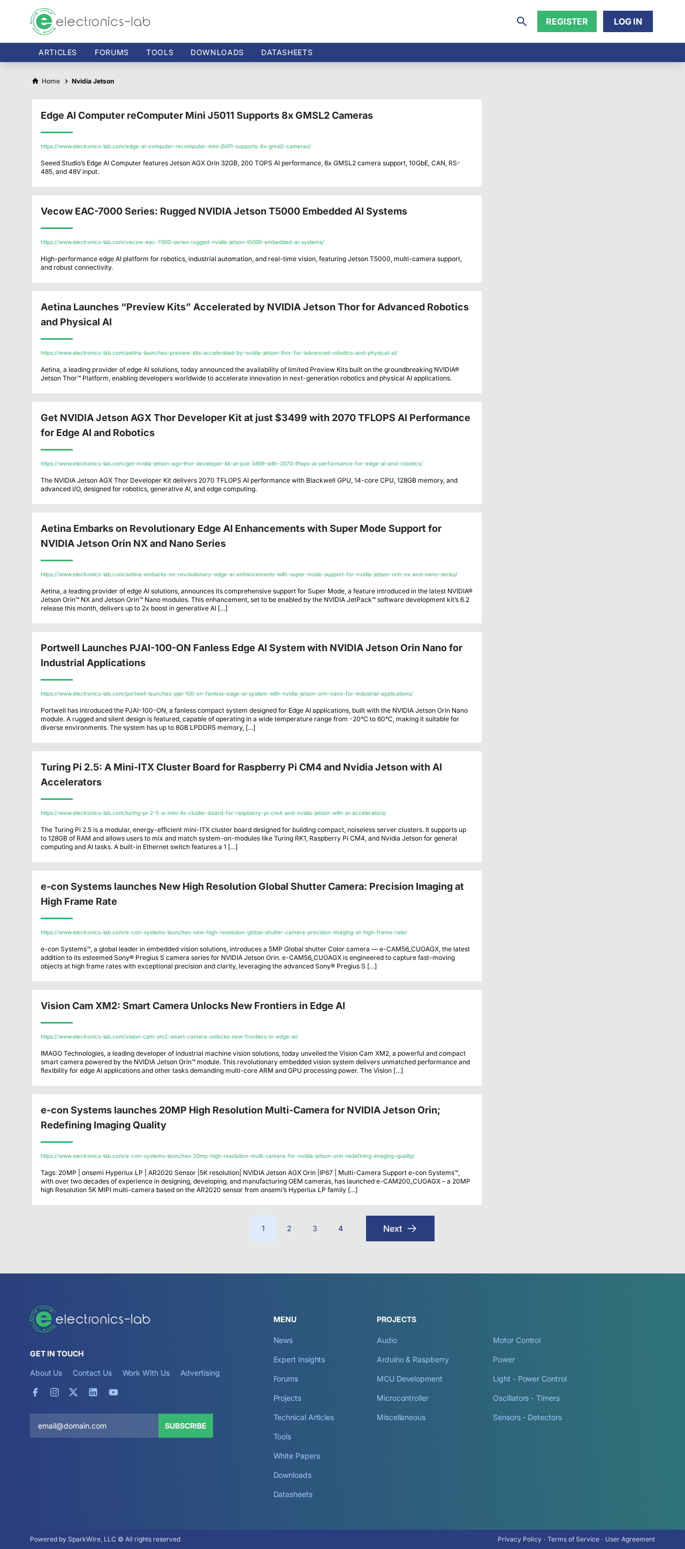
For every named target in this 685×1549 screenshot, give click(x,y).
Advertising (200, 1372)
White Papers (296, 1455)
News (283, 1340)
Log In (628, 21)
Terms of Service (573, 1539)
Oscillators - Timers (526, 1397)
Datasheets (287, 52)
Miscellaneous (401, 1417)
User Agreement (630, 1539)
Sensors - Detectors (527, 1417)
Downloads (292, 1474)
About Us (46, 1372)
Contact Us (92, 1372)
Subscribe (186, 1425)
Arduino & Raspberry (412, 1359)
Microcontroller (403, 1397)
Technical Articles (303, 1417)
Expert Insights (299, 1359)
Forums (112, 52)
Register (567, 21)
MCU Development (410, 1378)
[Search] (522, 21)
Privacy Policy (520, 1539)
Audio (387, 1340)
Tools (159, 52)
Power (504, 1359)
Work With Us (146, 1372)
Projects (287, 1397)
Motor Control (517, 1340)
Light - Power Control (529, 1378)
